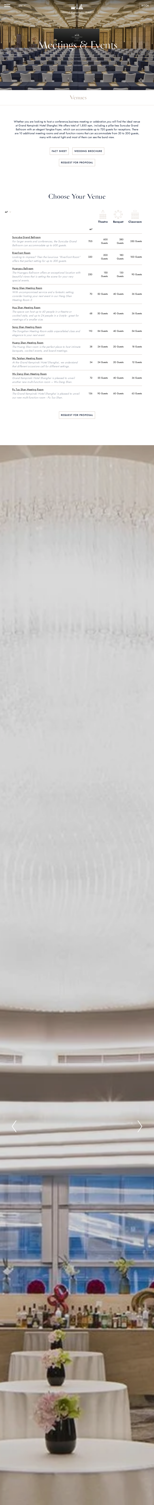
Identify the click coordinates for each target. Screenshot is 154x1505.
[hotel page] (77, 6)
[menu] (7, 5)
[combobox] (22, 5)
